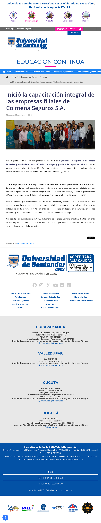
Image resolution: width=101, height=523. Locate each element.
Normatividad (80, 297)
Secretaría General (80, 293)
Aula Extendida (50, 301)
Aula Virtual (74, 33)
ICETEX (20, 308)
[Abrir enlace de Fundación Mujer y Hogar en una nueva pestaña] (13, 508)
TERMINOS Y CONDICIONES (50, 478)
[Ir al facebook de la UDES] (33, 285)
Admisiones (20, 297)
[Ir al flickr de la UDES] (61, 285)
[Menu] (88, 36)
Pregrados (45, 343)
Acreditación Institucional (80, 301)
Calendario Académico (20, 293)
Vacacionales (21, 72)
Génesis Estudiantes (50, 297)
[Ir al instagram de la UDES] (40, 285)
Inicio (8, 72)
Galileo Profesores (50, 293)
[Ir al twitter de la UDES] (47, 285)
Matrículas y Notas (20, 301)
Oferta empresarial (63, 72)
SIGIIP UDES (50, 304)
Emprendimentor (41, 72)
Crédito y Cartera (20, 304)
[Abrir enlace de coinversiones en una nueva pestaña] (72, 508)
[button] (5, 518)
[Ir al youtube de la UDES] (54, 285)
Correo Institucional (50, 308)
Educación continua (25, 243)
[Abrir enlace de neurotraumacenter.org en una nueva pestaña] (43, 508)
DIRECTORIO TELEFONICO (50, 484)
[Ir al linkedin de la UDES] (68, 285)
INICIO (51, 472)
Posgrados (58, 343)
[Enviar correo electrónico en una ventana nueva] (68, 459)
